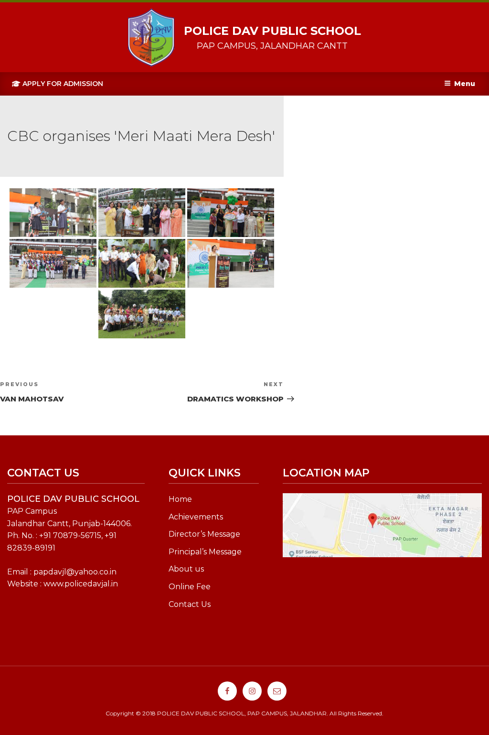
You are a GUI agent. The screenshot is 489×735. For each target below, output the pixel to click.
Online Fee (190, 586)
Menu (464, 83)
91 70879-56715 (72, 535)
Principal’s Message (205, 551)
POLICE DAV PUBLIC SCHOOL (272, 31)
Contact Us (190, 604)
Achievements (196, 516)
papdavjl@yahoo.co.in (75, 571)
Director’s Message (204, 534)
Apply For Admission (62, 83)
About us (186, 568)
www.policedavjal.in (80, 583)
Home (180, 499)
